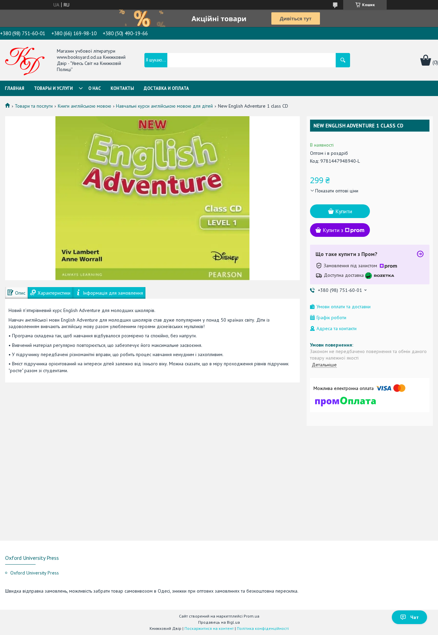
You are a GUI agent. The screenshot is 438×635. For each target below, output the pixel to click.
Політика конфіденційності (263, 628)
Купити (343, 211)
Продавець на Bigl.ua (219, 622)
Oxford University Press (34, 573)
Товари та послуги (34, 106)
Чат (414, 617)
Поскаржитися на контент (209, 628)
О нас (94, 88)
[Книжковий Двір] (25, 61)
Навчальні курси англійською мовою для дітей (164, 106)
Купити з (333, 230)
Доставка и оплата (166, 88)
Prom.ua (251, 616)
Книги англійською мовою (84, 106)
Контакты (122, 88)
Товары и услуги (53, 88)
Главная (14, 88)
